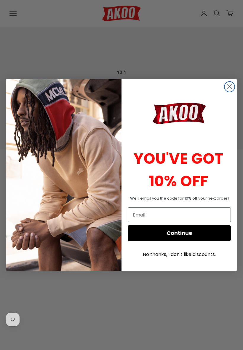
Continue (179, 233)
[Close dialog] (229, 87)
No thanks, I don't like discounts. (179, 254)
